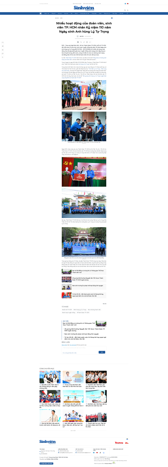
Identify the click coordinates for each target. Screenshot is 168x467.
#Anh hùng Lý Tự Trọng (80, 309)
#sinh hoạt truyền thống (68, 312)
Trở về (2, 57)
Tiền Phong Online (77, 3)
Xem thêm (127, 13)
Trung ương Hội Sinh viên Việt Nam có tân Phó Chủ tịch (72, 385)
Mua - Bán (115, 13)
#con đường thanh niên (94, 309)
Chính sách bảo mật (118, 449)
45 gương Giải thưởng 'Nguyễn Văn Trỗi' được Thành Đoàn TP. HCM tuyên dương (87, 279)
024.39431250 (44, 453)
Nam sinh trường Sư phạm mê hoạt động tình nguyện (87, 285)
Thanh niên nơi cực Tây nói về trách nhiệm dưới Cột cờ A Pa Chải (95, 425)
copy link (84, 42)
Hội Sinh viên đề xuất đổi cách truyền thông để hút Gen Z (73, 405)
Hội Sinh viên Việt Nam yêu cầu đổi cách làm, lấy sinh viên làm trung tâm (95, 386)
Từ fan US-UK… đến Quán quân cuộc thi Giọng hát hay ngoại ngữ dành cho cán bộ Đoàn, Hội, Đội (87, 295)
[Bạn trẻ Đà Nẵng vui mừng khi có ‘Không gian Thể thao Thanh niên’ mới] (67, 272)
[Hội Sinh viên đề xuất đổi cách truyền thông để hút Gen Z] (73, 396)
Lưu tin (2, 50)
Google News (112, 18)
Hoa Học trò (98, 3)
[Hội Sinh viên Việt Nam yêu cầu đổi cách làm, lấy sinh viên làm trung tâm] (96, 377)
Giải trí (76, 13)
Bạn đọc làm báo (47, 463)
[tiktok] (101, 452)
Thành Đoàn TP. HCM (71, 57)
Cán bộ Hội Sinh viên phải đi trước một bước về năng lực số (50, 424)
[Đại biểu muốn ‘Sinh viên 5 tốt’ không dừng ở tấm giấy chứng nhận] (50, 377)
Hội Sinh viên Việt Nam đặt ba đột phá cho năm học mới (96, 405)
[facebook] (125, 4)
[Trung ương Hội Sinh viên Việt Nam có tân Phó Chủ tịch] (73, 377)
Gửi (102, 352)
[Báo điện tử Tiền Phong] (119, 443)
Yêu (71, 13)
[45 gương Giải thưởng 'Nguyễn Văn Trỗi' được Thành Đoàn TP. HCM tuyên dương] (67, 279)
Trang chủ (41, 13)
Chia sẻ (2, 46)
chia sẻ (78, 42)
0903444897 (80, 451)
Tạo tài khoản (73, 345)
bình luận (90, 42)
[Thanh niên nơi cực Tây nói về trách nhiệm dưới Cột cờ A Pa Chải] (96, 415)
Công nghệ (94, 13)
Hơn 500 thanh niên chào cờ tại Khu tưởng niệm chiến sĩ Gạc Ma (50, 405)
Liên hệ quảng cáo (63, 449)
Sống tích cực (107, 13)
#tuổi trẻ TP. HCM (67, 309)
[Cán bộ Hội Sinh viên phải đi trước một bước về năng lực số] (50, 415)
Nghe (2, 42)
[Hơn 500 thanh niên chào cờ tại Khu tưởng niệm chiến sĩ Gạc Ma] (50, 396)
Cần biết (121, 13)
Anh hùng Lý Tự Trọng (83, 64)
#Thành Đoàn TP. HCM (83, 312)
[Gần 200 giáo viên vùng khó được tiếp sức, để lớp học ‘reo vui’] (73, 415)
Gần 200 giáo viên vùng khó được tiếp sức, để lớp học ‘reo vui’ (73, 425)
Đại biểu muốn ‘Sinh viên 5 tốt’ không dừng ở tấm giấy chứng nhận (49, 386)
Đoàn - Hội (46, 13)
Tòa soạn (42, 449)
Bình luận (2, 53)
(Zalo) (67, 451)
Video (100, 13)
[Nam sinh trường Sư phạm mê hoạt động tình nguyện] (67, 287)
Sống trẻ (53, 13)
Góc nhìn (66, 13)
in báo (87, 42)
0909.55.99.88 (63, 451)
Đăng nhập (64, 345)
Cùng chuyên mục (47, 369)
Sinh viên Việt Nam (48, 442)
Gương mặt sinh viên (84, 13)
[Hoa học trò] (126, 443)
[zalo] (104, 453)
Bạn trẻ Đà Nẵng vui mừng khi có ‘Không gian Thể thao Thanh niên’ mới (88, 271)
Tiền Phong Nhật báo (88, 3)
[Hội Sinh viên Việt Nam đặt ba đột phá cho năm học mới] (96, 396)
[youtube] (127, 4)
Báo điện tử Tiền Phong (84, 8)
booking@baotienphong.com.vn (66, 452)
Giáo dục (60, 13)
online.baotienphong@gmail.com (84, 452)
